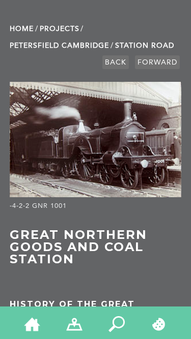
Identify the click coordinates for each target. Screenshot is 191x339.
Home (22, 28)
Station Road (144, 45)
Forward (157, 62)
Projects (59, 28)
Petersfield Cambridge (59, 45)
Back (115, 62)
